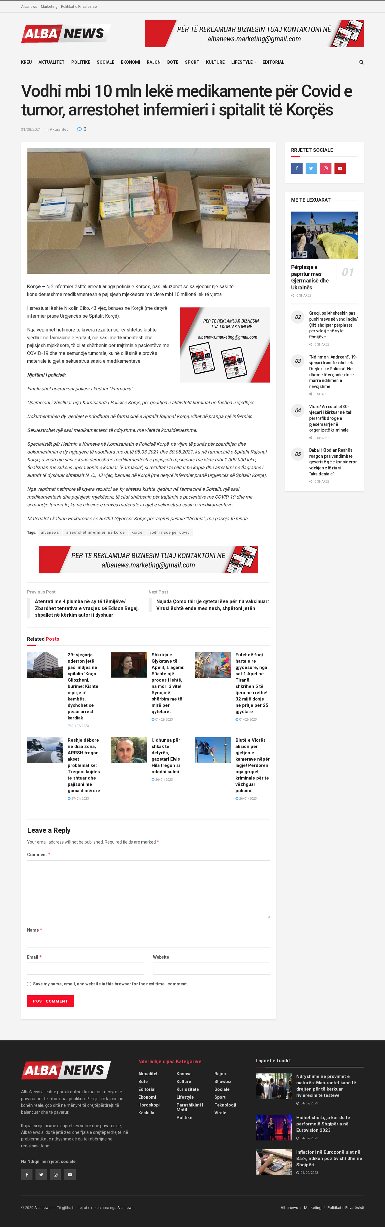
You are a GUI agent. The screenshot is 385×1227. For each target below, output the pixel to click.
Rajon (154, 62)
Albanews (29, 7)
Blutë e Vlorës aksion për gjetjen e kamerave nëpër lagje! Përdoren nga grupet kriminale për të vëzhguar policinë (253, 765)
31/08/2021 (31, 129)
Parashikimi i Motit (190, 1107)
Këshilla (146, 1112)
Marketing (49, 7)
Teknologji (225, 1105)
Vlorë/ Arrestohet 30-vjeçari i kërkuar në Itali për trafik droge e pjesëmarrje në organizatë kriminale (331, 418)
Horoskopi (149, 1105)
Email (34, 957)
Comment (39, 854)
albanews (50, 532)
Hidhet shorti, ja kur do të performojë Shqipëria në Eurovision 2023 (323, 1124)
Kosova (184, 1073)
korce (137, 532)
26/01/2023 (163, 780)
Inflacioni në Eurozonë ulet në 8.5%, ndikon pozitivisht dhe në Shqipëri (329, 1158)
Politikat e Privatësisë (79, 7)
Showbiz (222, 1081)
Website (161, 957)
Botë (172, 62)
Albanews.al (44, 1208)
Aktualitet (51, 62)
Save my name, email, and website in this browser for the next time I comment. (110, 983)
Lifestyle (242, 62)
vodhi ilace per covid (169, 532)
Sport (192, 62)
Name (35, 930)
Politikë (80, 62)
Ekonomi (130, 62)
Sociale (105, 62)
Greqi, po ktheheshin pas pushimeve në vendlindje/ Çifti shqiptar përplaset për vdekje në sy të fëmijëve (333, 325)
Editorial (273, 62)
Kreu (26, 62)
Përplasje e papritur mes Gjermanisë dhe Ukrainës (310, 277)
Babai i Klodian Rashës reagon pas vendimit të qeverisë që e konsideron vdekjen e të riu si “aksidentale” (333, 462)
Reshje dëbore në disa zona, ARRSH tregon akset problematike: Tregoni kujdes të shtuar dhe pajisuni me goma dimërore (84, 765)
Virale (220, 1112)
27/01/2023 (79, 799)
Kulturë (215, 62)
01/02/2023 (79, 726)
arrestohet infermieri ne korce (95, 532)
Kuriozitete (188, 1089)
